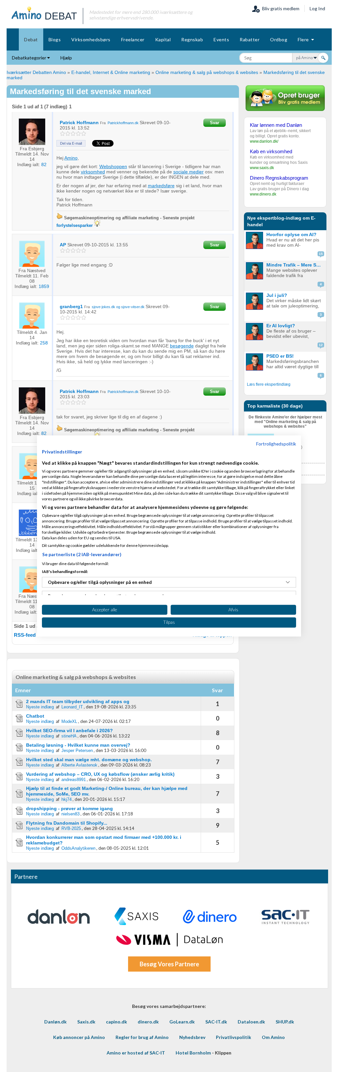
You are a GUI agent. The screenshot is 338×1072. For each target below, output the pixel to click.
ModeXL (69, 721)
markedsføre (161, 185)
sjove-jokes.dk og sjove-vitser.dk (118, 307)
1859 (44, 286)
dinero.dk (148, 1021)
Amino (71, 158)
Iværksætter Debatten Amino (36, 72)
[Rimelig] (67, 133)
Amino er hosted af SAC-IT (136, 1052)
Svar (214, 122)
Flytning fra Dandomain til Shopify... (66, 823)
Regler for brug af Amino (142, 1037)
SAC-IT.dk (216, 1021)
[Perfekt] (83, 133)
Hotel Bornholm (193, 1052)
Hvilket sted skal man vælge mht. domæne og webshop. (89, 759)
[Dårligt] (62, 133)
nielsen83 (70, 813)
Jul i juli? (276, 295)
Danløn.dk (55, 1021)
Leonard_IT (72, 706)
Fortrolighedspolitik (276, 444)
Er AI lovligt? (280, 325)
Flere (304, 39)
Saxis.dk (86, 1021)
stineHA (69, 735)
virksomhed (93, 171)
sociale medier (188, 171)
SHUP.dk (285, 1021)
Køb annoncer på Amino (79, 1037)
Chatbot (35, 716)
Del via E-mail (71, 143)
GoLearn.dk (182, 1021)
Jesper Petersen (77, 750)
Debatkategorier (29, 57)
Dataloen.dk (251, 1021)
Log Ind (317, 8)
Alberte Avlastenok (79, 765)
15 (321, 254)
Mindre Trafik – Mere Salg (294, 265)
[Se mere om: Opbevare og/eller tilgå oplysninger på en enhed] (287, 582)
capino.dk (116, 1021)
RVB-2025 (71, 828)
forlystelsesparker (74, 225)
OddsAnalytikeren (78, 848)
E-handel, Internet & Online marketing (110, 72)
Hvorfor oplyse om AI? (291, 234)
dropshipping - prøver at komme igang (69, 808)
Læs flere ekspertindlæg (268, 384)
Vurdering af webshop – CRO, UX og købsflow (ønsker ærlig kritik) (100, 774)
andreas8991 (73, 779)
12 (321, 345)
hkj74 (66, 799)
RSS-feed (25, 635)
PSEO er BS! (280, 356)
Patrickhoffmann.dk (123, 123)
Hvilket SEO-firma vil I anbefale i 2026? (69, 730)
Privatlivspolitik (233, 1037)
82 (44, 164)
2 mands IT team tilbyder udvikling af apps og (77, 701)
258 (44, 342)
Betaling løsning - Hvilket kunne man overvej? (78, 745)
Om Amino (273, 1037)
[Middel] (73, 133)
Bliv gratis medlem (279, 8)
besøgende (182, 345)
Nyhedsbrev (192, 1037)
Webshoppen (113, 166)
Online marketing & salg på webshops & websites (206, 72)
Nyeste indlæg (40, 706)
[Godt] (78, 133)
